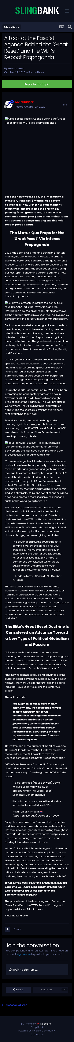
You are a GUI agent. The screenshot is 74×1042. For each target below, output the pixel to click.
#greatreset (30, 420)
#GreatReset (50, 542)
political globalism (28, 830)
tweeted (40, 398)
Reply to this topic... (25, 970)
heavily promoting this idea (21, 436)
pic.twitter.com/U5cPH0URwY (42, 570)
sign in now (24, 954)
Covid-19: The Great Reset (30, 485)
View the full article (16, 915)
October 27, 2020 (48, 815)
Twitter (53, 349)
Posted (30, 107)
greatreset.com (52, 325)
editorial (10, 664)
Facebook (16, 353)
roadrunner (16, 68)
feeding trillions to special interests (26, 842)
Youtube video (55, 333)
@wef (16, 553)
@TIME (32, 542)
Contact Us (37, 1034)
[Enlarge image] (20, 303)
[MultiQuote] (7, 929)
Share (19, 989)
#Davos (36, 550)
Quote (17, 929)
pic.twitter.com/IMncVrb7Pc (33, 805)
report (18, 272)
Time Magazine (46, 507)
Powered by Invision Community (37, 1030)
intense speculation (28, 363)
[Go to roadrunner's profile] (9, 104)
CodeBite (45, 1023)
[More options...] (65, 105)
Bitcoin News (36, 72)
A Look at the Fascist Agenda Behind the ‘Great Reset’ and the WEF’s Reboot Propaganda (35, 903)
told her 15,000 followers (45, 750)
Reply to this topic (37, 84)
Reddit (62, 349)
